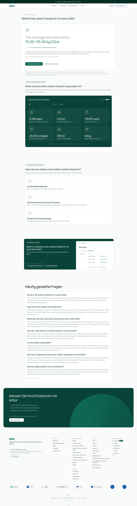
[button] (55, 5)
